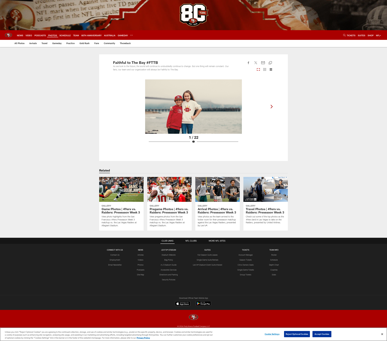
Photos (140, 265)
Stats (274, 275)
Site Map (140, 275)
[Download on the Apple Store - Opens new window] (182, 303)
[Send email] (263, 64)
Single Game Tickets (245, 270)
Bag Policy (168, 260)
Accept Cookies (322, 334)
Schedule (274, 260)
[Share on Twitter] (255, 64)
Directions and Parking (168, 275)
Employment (115, 260)
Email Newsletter (115, 265)
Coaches (274, 270)
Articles (141, 255)
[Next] (271, 106)
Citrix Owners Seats (246, 265)
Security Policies (168, 280)
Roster (274, 255)
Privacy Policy (143, 338)
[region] (193, 334)
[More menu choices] (131, 35)
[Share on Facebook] (248, 64)
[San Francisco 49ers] (193, 317)
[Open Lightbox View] (193, 113)
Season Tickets (245, 260)
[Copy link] (270, 63)
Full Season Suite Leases (208, 255)
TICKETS (245, 250)
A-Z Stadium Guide (168, 265)
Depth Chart (274, 265)
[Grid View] (264, 69)
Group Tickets (245, 275)
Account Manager (246, 255)
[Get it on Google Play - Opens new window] (203, 305)
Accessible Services (169, 270)
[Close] (382, 334)
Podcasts (140, 270)
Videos (140, 260)
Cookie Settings (272, 334)
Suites (207, 250)
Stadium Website (169, 255)
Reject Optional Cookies (297, 334)
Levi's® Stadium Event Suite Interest (207, 265)
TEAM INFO (273, 250)
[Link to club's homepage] (8, 35)
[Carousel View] (258, 69)
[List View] (271, 69)
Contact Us (114, 255)
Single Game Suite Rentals (207, 260)
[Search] (344, 35)
